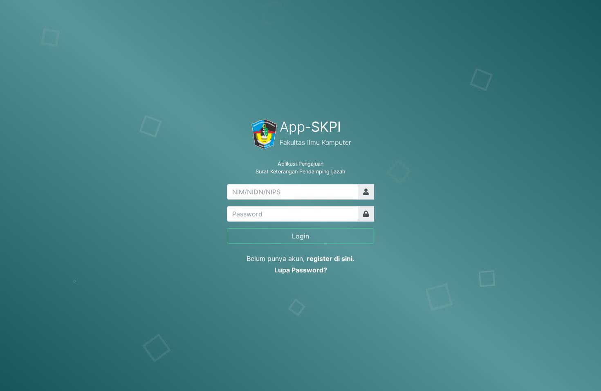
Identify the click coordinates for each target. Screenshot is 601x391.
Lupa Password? (300, 270)
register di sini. (330, 258)
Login (300, 236)
